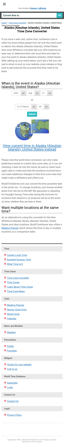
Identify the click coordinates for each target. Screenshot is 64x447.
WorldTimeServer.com (32, 4)
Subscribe (12, 383)
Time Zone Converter (17, 23)
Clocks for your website (19, 364)
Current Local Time (17, 255)
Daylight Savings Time (19, 259)
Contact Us (12, 401)
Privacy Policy (14, 415)
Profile (10, 346)
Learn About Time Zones (20, 286)
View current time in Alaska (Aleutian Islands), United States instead (32, 147)
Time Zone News (16, 291)
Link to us (12, 369)
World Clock (13, 314)
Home (4, 23)
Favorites (12, 350)
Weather (11, 332)
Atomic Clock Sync (17, 309)
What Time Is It (15, 264)
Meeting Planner (10, 228)
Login (10, 387)
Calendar (11, 318)
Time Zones (13, 282)
